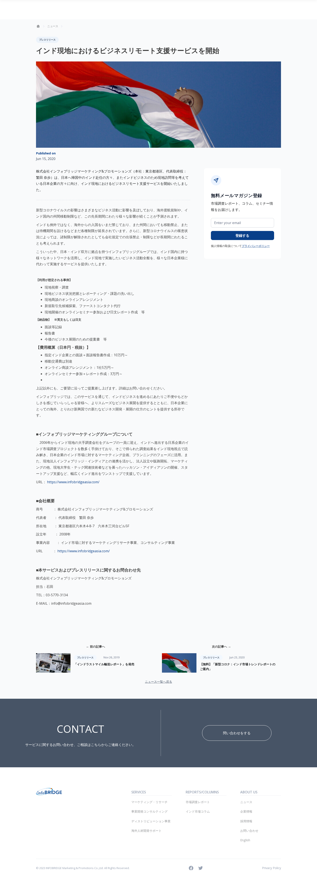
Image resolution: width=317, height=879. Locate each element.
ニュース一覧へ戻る (158, 682)
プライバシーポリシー (256, 246)
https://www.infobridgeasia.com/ (73, 482)
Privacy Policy (271, 868)
